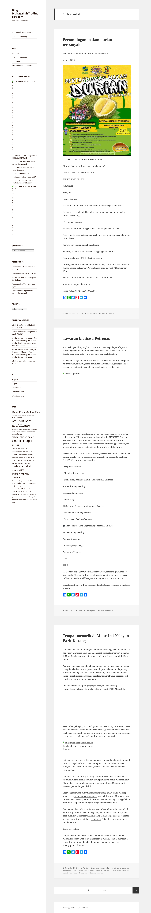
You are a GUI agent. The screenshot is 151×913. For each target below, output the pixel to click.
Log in (14, 383)
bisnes (13, 431)
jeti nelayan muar (120, 868)
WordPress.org (18, 396)
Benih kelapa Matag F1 (23, 173)
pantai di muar (101, 870)
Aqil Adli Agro (22, 421)
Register (15, 379)
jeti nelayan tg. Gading (87, 870)
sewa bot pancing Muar (85, 796)
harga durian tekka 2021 (25, 480)
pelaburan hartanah (19, 494)
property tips (31, 494)
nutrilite (29, 489)
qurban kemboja (16, 497)
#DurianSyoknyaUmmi (18, 415)
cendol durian (17, 434)
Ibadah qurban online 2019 (25, 177)
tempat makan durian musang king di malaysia (24, 499)
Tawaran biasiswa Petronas (86, 338)
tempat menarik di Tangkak (77, 873)
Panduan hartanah (26, 492)
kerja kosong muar (26, 486)
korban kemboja (16, 489)
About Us (15, 53)
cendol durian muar (23, 436)
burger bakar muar (21, 431)
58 (105, 890)
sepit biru (96, 819)
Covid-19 (29, 451)
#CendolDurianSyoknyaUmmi (26, 412)
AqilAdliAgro (21, 425)
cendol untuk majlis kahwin (19, 451)
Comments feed (18, 392)
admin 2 (15, 325)
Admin (80, 313)
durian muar (28, 457)
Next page (136, 890)
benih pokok (34, 429)
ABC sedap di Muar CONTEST (25, 81)
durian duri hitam (17, 457)
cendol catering (31, 431)
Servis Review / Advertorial (22, 32)
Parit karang (111, 870)
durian (16, 454)
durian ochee (15, 480)
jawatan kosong (18, 483)
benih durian (26, 429)
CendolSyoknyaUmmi (19, 448)
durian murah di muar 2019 (21, 463)
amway (19, 417)
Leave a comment (107, 313)
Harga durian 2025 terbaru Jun (24, 273)
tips (13, 502)
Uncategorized (92, 313)
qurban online (25, 497)
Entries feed (16, 388)
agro (13, 418)
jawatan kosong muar (31, 483)
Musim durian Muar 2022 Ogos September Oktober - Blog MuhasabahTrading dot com (24, 352)
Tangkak (32, 497)
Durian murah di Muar (23, 460)
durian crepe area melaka (27, 454)
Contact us (16, 61)
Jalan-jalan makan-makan (100, 868)
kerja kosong (16, 486)
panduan (16, 491)
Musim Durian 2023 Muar (22, 357)
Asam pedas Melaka (17, 429)
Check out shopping (19, 36)
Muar (23, 488)
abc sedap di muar (29, 415)
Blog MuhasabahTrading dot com (25, 13)
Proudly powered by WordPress (75, 907)
